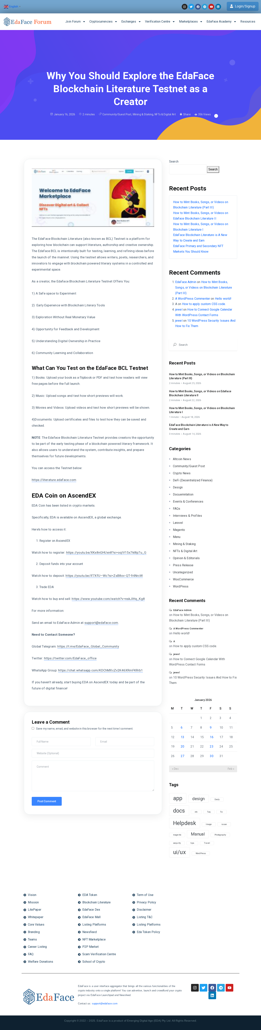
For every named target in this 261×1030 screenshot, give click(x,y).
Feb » (231, 768)
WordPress (180, 586)
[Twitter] (203, 988)
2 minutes (174, 383)
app (177, 798)
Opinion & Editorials (186, 558)
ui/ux (179, 852)
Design (178, 487)
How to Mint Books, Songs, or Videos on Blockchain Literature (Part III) (203, 287)
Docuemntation (183, 494)
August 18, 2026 (191, 417)
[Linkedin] (212, 995)
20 (182, 746)
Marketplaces (188, 21)
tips (192, 843)
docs (179, 810)
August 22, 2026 (192, 400)
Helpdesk (184, 823)
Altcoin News (182, 459)
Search (173, 161)
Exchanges (128, 21)
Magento (179, 530)
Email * (101, 739)
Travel (207, 843)
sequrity (177, 843)
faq (208, 812)
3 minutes (174, 433)
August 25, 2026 (192, 383)
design (198, 798)
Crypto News (182, 473)
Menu (177, 537)
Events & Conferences (188, 501)
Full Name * (39, 739)
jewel (178, 309)
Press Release (183, 565)
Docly (217, 799)
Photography (220, 835)
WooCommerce (183, 579)
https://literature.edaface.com (54, 480)
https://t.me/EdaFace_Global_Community (88, 646)
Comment (38, 762)
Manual (198, 834)
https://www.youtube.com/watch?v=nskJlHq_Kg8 (108, 599)
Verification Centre (157, 21)
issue (224, 824)
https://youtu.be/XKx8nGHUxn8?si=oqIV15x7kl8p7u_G (106, 552)
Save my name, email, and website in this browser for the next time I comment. (84, 728)
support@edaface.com (101, 623)
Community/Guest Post (116, 114)
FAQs (176, 508)
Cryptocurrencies (101, 21)
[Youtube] (229, 988)
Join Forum (73, 21)
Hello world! (223, 298)
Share (187, 114)
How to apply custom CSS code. (204, 304)
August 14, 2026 (192, 433)
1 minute (174, 417)
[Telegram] (221, 988)
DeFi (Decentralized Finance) (192, 480)
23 (211, 746)
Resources (247, 21)
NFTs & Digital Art (165, 114)
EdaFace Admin (185, 282)
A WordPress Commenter (192, 298)
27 (182, 756)
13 (182, 737)
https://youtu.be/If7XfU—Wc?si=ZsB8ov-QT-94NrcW (104, 576)
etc (196, 812)
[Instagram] (195, 988)
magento (177, 835)
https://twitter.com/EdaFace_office (70, 658)
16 (211, 737)
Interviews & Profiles (187, 515)
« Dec (175, 768)
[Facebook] (212, 988)
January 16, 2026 (64, 114)
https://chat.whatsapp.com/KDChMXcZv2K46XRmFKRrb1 (100, 670)
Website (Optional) (43, 750)
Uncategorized (183, 572)
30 (211, 756)
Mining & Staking (143, 114)
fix (221, 812)
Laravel (178, 523)
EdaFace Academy (219, 21)
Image (209, 824)
